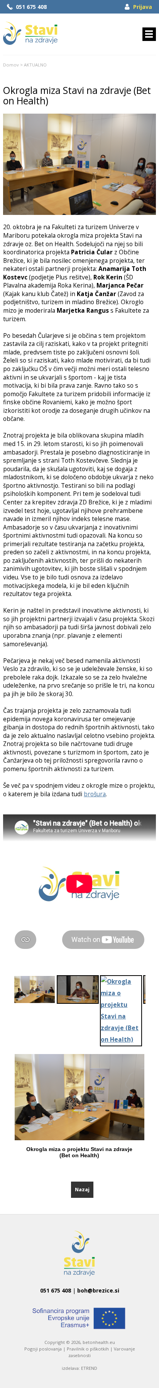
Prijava (142, 6)
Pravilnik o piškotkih (88, 1349)
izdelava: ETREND (79, 1368)
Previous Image (8, 1106)
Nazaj (82, 1189)
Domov (11, 65)
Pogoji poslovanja (43, 1349)
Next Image (150, 1106)
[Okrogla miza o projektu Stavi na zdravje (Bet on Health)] (79, 213)
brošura (95, 794)
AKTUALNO (35, 65)
